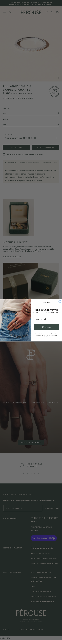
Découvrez (46, 327)
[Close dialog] (60, 301)
